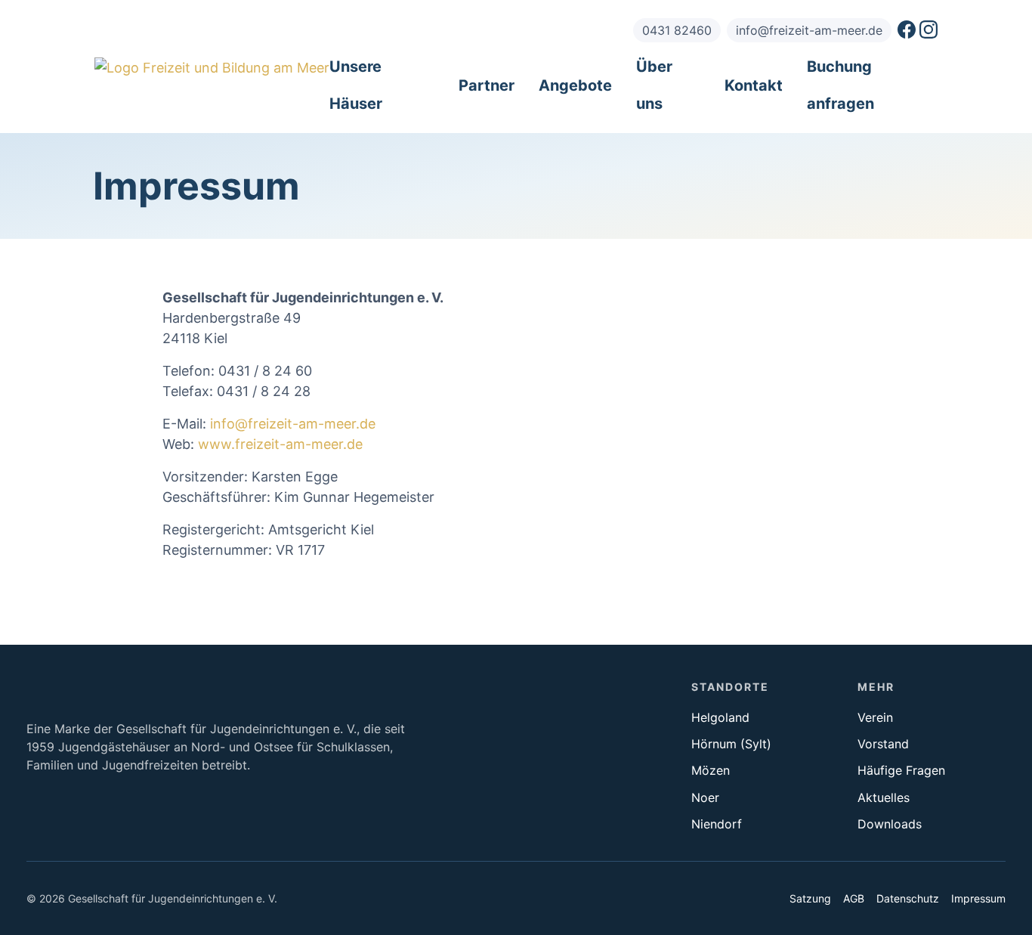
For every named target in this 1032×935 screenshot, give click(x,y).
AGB (853, 898)
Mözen (710, 770)
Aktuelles (883, 797)
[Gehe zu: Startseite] (211, 68)
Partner (486, 85)
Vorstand (883, 743)
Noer (705, 797)
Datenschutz (907, 898)
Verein (875, 717)
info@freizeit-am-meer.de (292, 424)
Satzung (810, 898)
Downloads (889, 823)
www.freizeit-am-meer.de (280, 444)
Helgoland (720, 717)
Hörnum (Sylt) (731, 743)
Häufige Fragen (901, 770)
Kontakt (754, 85)
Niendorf (716, 823)
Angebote (575, 85)
